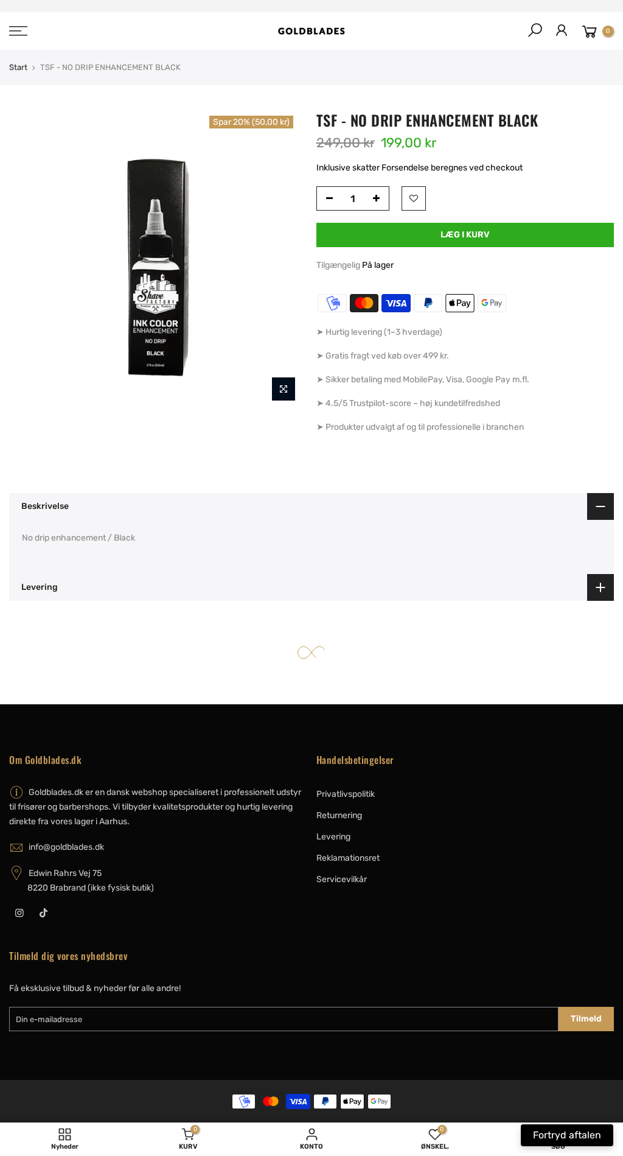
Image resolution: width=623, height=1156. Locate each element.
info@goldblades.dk (66, 847)
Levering (333, 837)
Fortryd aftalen (567, 1135)
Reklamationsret (348, 858)
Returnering (339, 815)
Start (18, 67)
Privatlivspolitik (345, 794)
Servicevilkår (341, 879)
